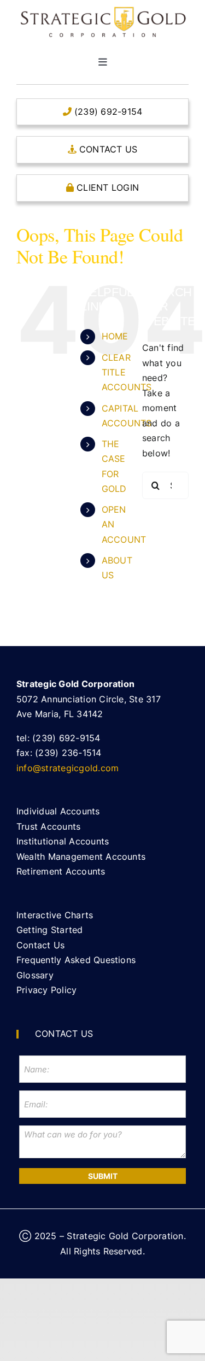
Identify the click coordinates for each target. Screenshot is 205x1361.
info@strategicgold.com (67, 767)
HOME (115, 336)
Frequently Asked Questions (76, 959)
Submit (103, 1176)
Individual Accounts (58, 811)
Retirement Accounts (61, 871)
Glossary (35, 975)
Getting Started (49, 929)
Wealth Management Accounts (80, 856)
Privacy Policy (46, 989)
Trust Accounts (48, 826)
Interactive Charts (54, 915)
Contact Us (40, 945)
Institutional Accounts (62, 841)
